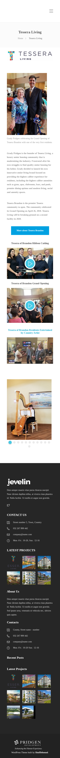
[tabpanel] (29, 409)
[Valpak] (13, 712)
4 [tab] (22, 442)
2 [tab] (14, 442)
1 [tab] (10, 442)
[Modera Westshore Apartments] (28, 578)
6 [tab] (30, 442)
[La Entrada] (28, 712)
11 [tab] (49, 442)
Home (20, 38)
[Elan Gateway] (13, 578)
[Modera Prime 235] (44, 562)
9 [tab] (41, 442)
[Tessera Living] (13, 562)
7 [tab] (33, 442)
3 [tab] (18, 442)
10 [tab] (45, 442)
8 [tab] (37, 442)
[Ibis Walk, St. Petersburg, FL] (28, 562)
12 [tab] (29, 446)
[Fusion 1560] (44, 578)
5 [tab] (26, 442)
